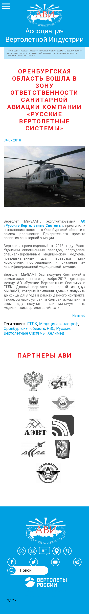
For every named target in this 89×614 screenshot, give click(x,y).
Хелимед (55, 333)
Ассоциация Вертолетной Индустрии (44, 35)
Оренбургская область (24, 328)
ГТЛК (32, 323)
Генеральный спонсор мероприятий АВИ (45, 593)
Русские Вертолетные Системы (37, 331)
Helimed (78, 316)
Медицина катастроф (58, 323)
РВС (50, 328)
